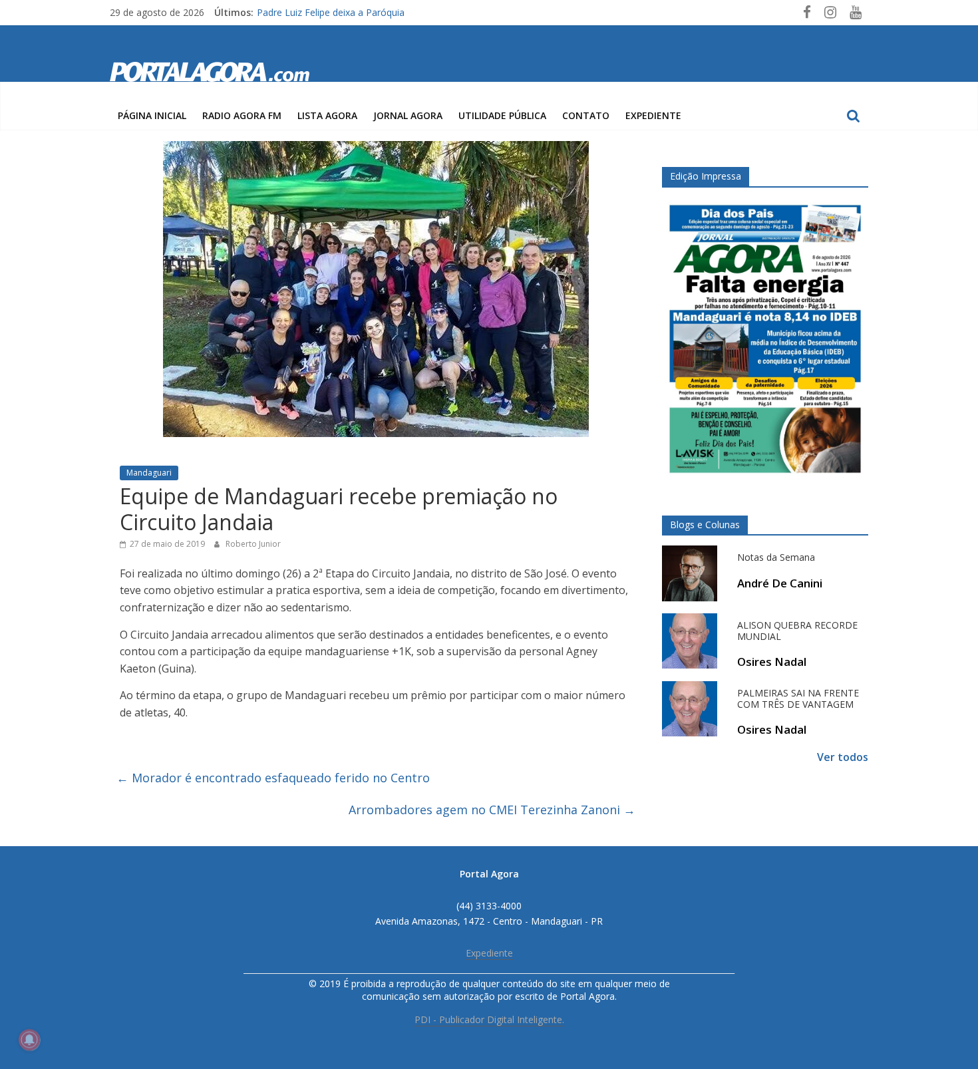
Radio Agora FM (241, 115)
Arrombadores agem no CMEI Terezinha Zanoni (492, 810)
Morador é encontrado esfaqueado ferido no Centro (273, 778)
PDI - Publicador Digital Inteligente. (489, 1019)
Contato (585, 115)
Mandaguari (149, 472)
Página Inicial (152, 115)
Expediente (653, 115)
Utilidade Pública (502, 115)
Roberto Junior (253, 543)
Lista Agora (327, 115)
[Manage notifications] (29, 1039)
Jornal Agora (407, 115)
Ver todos (842, 757)
